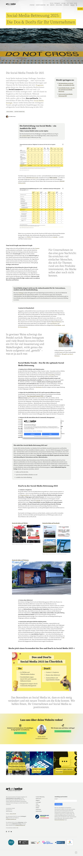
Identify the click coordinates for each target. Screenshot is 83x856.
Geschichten (53, 323)
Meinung (10, 761)
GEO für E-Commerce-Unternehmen (38, 770)
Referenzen (66, 5)
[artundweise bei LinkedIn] (11, 831)
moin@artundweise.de (41, 738)
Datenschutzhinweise (59, 819)
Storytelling (51, 374)
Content (37, 248)
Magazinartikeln (24, 495)
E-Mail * (56, 799)
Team (68, 3)
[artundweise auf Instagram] (6, 831)
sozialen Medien (26, 135)
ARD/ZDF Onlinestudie (32, 177)
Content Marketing (40, 5)
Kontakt (75, 3)
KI (63, 637)
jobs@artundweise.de (20, 825)
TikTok (29, 237)
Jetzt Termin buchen (20, 733)
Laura (60, 352)
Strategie (32, 5)
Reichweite (39, 387)
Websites (52, 5)
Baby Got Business (56, 321)
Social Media (59, 5)
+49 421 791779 (41, 736)
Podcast (71, 3)
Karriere (52, 3)
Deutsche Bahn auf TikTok (19, 523)
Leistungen (63, 3)
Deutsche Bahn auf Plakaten (20, 560)
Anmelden (58, 804)
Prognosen (40, 85)
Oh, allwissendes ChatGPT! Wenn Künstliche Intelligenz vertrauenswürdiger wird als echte (17, 768)
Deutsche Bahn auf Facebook (50, 523)
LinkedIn (55, 237)
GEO (48, 5)
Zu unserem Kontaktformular (62, 731)
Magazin (72, 5)
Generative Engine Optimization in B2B (64, 770)
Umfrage (21, 292)
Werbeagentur (57, 3)
